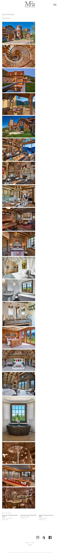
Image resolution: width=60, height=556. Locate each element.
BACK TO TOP (30, 542)
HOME (30, 544)
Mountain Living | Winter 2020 (28, 515)
